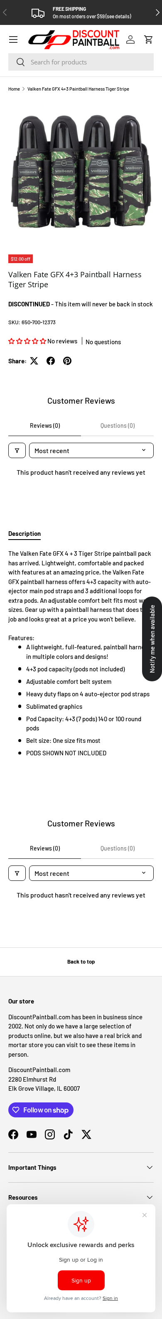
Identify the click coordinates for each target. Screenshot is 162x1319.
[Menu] (13, 39)
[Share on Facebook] (50, 361)
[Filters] (17, 450)
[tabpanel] (81, 653)
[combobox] (81, 62)
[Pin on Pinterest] (67, 361)
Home (14, 88)
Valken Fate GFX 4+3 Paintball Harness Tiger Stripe (78, 88)
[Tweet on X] (34, 361)
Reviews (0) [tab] (45, 425)
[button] (149, 39)
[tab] (24, 533)
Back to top (81, 961)
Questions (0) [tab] (118, 425)
